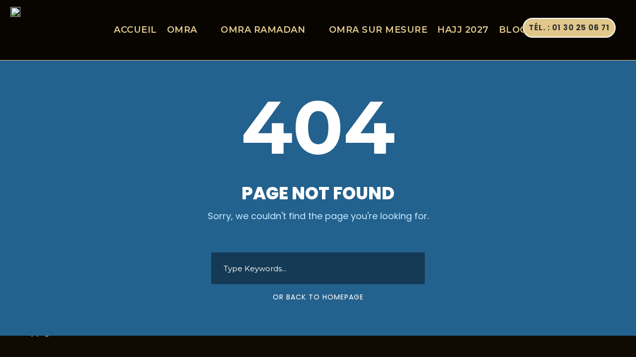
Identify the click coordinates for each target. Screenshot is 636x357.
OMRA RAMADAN (263, 29)
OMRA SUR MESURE (378, 29)
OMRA (182, 29)
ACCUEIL (135, 29)
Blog (513, 29)
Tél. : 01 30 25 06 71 (569, 27)
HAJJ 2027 (463, 29)
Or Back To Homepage (318, 297)
